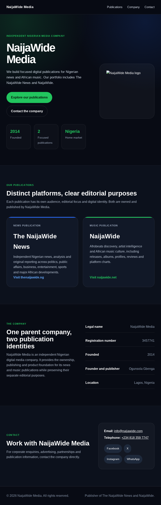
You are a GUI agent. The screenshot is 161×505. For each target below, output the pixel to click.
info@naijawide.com (128, 431)
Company (133, 7)
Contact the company (27, 111)
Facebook (113, 448)
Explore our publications (29, 97)
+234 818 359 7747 (135, 437)
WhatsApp (133, 459)
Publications (115, 7)
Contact (150, 7)
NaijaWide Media (19, 7)
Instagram (113, 459)
